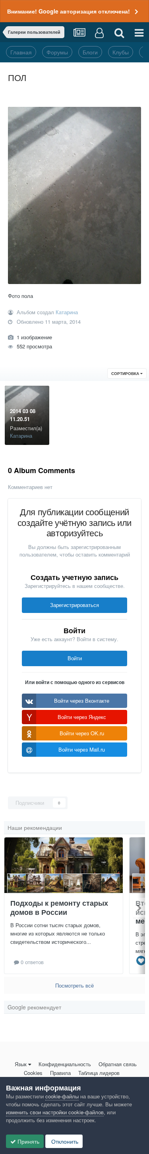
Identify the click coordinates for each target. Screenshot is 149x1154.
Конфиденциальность (65, 1064)
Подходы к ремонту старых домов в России (59, 907)
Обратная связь (118, 1064)
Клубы (120, 52)
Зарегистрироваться (74, 605)
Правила (60, 1073)
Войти (75, 658)
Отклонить (64, 1141)
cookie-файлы (62, 1096)
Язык (20, 1064)
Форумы (57, 52)
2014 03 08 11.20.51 (22, 415)
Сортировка (125, 373)
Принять (27, 1141)
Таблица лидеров (99, 1073)
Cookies (33, 1073)
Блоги (90, 52)
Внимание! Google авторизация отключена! (68, 11)
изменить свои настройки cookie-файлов (55, 1112)
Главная (21, 52)
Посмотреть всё (74, 985)
